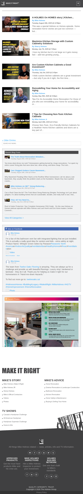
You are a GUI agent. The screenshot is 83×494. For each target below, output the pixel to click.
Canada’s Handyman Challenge (15, 414)
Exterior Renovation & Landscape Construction (63, 387)
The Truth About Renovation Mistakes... (28, 157)
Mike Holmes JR (9, 387)
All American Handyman (12, 418)
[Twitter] (48, 453)
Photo (12, 290)
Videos (6, 398)
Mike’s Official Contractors (13, 394)
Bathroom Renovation (54, 391)
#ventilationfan (38, 246)
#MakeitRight (45, 284)
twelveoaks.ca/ (33, 279)
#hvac (64, 246)
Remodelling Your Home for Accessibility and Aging (55, 89)
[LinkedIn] (44, 453)
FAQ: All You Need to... (20, 200)
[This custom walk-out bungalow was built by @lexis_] (23, 321)
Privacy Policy (41, 492)
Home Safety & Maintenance (56, 398)
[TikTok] (53, 453)
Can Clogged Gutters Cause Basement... (28, 171)
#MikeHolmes (58, 284)
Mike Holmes (15, 233)
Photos (6, 401)
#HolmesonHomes (14, 284)
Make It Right (12, 3)
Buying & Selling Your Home (56, 401)
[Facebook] (34, 453)
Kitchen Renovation (53, 394)
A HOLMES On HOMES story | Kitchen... (53, 17)
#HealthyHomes (53, 246)
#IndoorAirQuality (22, 246)
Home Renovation (52, 384)
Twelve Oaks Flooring (29, 267)
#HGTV (67, 284)
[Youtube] (30, 453)
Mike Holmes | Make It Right (14, 384)
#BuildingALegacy (31, 284)
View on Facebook (10, 255)
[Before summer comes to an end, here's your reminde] (60, 321)
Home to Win (8, 425)
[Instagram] (39, 453)
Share (18, 255)
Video (12, 252)
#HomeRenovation (33, 287)
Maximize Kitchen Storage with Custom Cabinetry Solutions (52, 42)
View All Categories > (14, 218)
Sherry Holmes (9, 391)
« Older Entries (9, 140)
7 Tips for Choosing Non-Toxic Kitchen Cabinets (52, 115)
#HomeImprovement (15, 287)
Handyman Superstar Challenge (15, 421)
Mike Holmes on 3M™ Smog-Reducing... (28, 186)
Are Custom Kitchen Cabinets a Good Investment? (51, 65)
